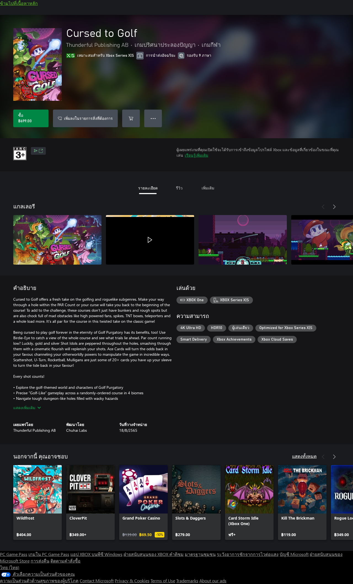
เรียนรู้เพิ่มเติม (196, 155)
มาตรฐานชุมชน (200, 554)
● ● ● (153, 118)
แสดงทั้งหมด (304, 456)
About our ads (212, 580)
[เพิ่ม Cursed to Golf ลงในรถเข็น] (131, 118)
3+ (36, 151)
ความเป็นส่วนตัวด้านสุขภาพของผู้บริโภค (39, 580)
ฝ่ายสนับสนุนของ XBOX (146, 554)
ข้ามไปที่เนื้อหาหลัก (19, 3)
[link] (37, 502)
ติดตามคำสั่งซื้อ (65, 561)
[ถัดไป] (334, 207)
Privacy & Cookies (132, 580)
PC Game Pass (13, 554)
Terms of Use (163, 580)
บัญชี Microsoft (294, 554)
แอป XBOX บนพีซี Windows (96, 554)
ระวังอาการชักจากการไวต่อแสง (248, 554)
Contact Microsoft (97, 580)
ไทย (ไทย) (9, 567)
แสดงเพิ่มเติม (24, 407)
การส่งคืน (40, 561)
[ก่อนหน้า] (323, 207)
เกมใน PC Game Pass (48, 554)
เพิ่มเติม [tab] (208, 188)
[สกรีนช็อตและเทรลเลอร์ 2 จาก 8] (150, 240)
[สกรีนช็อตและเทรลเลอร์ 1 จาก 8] (57, 240)
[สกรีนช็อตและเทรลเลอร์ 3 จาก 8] (243, 240)
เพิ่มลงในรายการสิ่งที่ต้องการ (88, 118)
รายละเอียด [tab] (148, 188)
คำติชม (176, 554)
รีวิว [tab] (179, 188)
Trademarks (187, 580)
